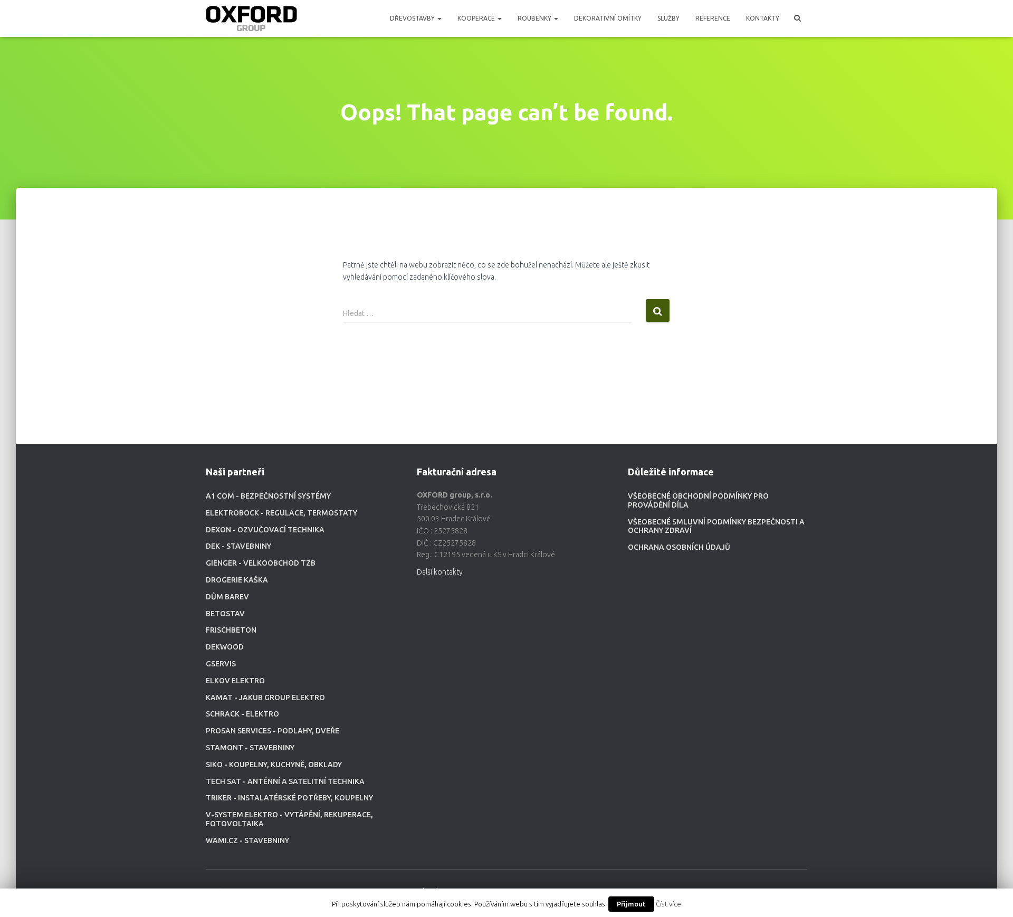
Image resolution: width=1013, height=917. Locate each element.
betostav (225, 613)
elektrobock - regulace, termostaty (281, 513)
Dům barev (227, 597)
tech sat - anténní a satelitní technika (285, 781)
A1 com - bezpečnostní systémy (268, 496)
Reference (712, 18)
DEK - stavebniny (238, 546)
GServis (221, 664)
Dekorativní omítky (608, 18)
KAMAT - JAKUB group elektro (265, 697)
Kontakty (762, 18)
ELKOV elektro (235, 680)
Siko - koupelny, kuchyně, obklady (274, 764)
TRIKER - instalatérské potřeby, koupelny (289, 798)
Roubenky (535, 18)
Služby (668, 18)
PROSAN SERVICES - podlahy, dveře (272, 731)
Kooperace (476, 18)
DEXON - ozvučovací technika (265, 530)
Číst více (668, 904)
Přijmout (631, 904)
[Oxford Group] (251, 18)
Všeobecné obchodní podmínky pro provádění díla (698, 500)
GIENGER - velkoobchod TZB (261, 563)
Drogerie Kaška (237, 580)
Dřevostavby (413, 18)
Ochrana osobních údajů (679, 547)
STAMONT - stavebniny (250, 747)
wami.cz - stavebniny (247, 840)
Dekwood (225, 647)
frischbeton (231, 630)
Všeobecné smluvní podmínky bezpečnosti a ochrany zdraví (716, 526)
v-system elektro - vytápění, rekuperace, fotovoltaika (289, 819)
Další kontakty (440, 572)
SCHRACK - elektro (242, 714)
